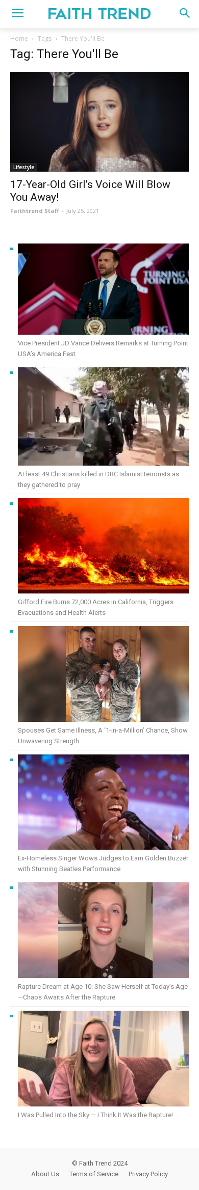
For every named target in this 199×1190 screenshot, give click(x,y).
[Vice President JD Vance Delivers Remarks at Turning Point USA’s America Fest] (103, 291)
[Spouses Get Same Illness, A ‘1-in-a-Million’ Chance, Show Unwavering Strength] (103, 675)
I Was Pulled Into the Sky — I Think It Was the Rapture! (95, 1115)
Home (19, 38)
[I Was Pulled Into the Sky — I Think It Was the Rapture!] (103, 1060)
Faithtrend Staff (34, 210)
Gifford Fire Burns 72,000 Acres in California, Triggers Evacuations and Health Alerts (95, 607)
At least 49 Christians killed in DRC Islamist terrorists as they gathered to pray (98, 479)
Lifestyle (23, 167)
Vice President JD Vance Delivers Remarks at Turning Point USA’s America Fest (103, 348)
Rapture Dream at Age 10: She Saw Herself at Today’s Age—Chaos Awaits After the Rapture (103, 992)
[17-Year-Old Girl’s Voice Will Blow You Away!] (99, 122)
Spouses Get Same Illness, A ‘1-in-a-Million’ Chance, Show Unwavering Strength (103, 735)
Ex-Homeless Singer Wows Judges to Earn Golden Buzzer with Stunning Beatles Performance (103, 863)
